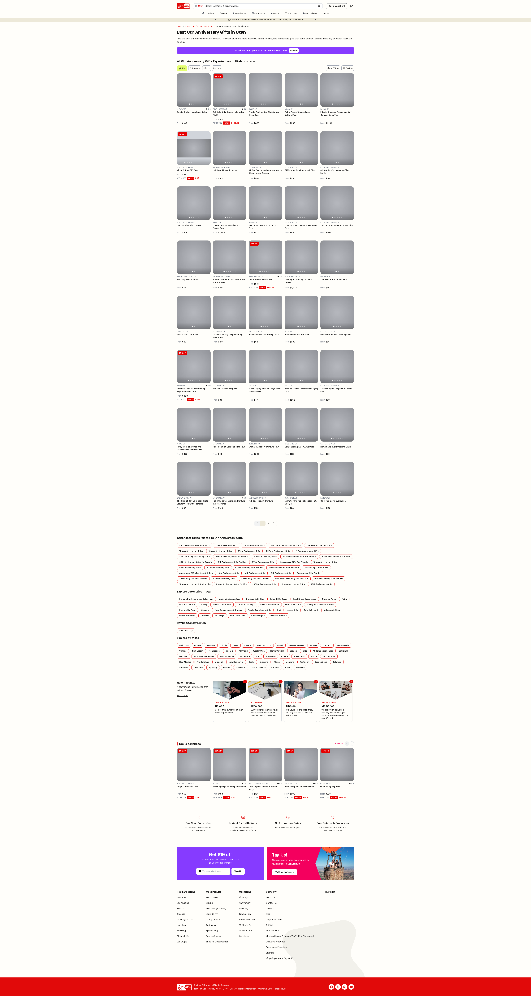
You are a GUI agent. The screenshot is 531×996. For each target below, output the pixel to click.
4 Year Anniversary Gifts (307, 551)
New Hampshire (236, 662)
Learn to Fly (210, 917)
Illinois (224, 645)
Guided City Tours (278, 599)
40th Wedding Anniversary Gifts (194, 556)
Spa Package (210, 934)
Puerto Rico (299, 656)
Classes (205, 610)
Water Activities (187, 615)
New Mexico (185, 662)
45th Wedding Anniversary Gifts (194, 545)
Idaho (251, 662)
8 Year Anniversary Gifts (263, 562)
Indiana (284, 656)
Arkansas (183, 667)
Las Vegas (182, 945)
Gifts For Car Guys (246, 604)
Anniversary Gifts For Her (309, 573)
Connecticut (321, 662)
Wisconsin (270, 656)
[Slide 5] (198, 217)
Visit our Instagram (284, 872)
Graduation (241, 914)
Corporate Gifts (269, 919)
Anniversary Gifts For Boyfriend (284, 567)
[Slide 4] (191, 162)
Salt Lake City (186, 630)
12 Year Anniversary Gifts (220, 551)
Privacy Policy (215, 992)
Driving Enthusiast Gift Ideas (320, 604)
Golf (279, 610)
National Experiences (204, 656)
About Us (265, 897)
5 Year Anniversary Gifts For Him (231, 584)
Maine (277, 662)
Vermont (275, 667)
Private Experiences (269, 604)
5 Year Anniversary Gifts (265, 556)
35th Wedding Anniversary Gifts (285, 545)
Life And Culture (187, 604)
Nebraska (300, 667)
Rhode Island (203, 662)
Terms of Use (200, 992)
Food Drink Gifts (293, 604)
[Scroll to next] (352, 743)
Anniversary (241, 903)
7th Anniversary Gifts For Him (232, 562)
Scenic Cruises (211, 939)
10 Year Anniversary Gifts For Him (194, 584)
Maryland (243, 651)
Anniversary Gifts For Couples (255, 578)
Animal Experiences (222, 604)
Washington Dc (264, 645)
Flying (344, 599)
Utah (187, 26)
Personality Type (187, 610)
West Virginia (329, 656)
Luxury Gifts (292, 610)
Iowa (287, 667)
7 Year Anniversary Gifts (224, 578)
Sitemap (265, 956)
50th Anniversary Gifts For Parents (299, 556)
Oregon (293, 651)
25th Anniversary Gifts (254, 545)
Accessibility (267, 930)
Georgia (229, 651)
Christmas (240, 939)
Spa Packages (258, 615)
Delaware (337, 662)
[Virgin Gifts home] (183, 6)
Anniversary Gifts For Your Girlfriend (196, 573)
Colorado (327, 645)
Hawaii (280, 645)
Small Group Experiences (304, 599)
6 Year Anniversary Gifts (218, 567)
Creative (205, 615)
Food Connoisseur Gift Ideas (228, 610)
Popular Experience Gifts (259, 610)
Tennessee (214, 651)
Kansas (226, 667)
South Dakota (259, 667)
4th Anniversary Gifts (255, 573)
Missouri (219, 662)
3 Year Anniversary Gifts (293, 584)
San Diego (182, 934)
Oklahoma (198, 667)
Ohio (305, 651)
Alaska (314, 656)
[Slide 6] (199, 380)
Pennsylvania (343, 645)
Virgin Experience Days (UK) (274, 961)
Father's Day (241, 934)
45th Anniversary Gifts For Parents (232, 556)
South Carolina (227, 656)
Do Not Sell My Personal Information (239, 992)
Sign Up (238, 871)
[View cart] (351, 6)
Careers (265, 908)
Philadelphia (183, 939)
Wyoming (213, 667)
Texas (235, 645)
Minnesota (245, 656)
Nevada (247, 645)
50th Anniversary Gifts (190, 567)
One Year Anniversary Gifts (319, 545)
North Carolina (277, 651)
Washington (259, 651)
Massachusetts (296, 645)
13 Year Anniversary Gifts (325, 562)
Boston (180, 911)
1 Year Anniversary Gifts (226, 545)
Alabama (264, 662)
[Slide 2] (187, 162)
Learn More (291, 19)
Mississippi (241, 667)
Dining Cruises (211, 923)
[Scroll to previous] (347, 743)
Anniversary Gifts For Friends (294, 562)
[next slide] (207, 90)
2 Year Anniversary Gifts (249, 551)
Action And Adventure (229, 599)
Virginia (182, 651)
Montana (290, 662)
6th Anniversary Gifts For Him (249, 567)
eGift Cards (210, 897)
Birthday (239, 897)
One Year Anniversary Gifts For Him (291, 578)
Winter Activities (278, 615)
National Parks (329, 599)
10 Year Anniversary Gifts (191, 551)
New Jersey (197, 651)
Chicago (181, 917)
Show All (339, 743)
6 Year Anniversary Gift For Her (336, 556)
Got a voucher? (336, 6)
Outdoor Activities (255, 599)
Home (179, 26)
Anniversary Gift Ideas (203, 26)
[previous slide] (180, 90)
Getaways (219, 615)
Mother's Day (242, 928)
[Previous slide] (216, 19)
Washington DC (185, 923)
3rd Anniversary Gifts (229, 573)
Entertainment (311, 610)
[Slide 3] (193, 217)
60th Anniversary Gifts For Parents (195, 562)
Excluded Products (270, 945)
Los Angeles (183, 906)
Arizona (313, 645)
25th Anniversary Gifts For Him (328, 578)
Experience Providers (271, 950)
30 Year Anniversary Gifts (278, 551)
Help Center (182, 695)
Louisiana (343, 651)
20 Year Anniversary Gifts (264, 584)
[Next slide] (315, 19)
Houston (181, 928)
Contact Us (266, 903)
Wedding (239, 908)
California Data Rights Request (272, 992)
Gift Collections (237, 615)
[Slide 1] (189, 104)
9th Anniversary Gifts (281, 573)
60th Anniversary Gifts (321, 584)
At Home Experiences (323, 651)
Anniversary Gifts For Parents (193, 578)
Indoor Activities (332, 610)
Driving (204, 604)
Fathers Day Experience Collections (196, 599)
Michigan (183, 656)
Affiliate (265, 925)
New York (210, 645)
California (183, 645)
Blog (263, 914)
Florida (197, 645)
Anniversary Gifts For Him (316, 567)
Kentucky (304, 662)
